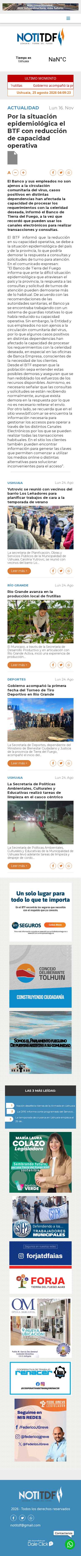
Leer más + (19, 571)
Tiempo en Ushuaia (40, 59)
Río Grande (17, 585)
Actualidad (23, 107)
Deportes (16, 679)
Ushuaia (15, 483)
